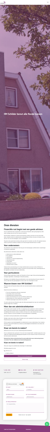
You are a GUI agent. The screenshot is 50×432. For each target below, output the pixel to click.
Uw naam (8, 387)
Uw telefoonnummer (31, 394)
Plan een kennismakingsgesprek (25, 356)
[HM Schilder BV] (3, 2)
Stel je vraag (25, 359)
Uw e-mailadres (30, 387)
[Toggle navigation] (48, 2)
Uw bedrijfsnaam (10, 394)
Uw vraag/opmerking (11, 401)
